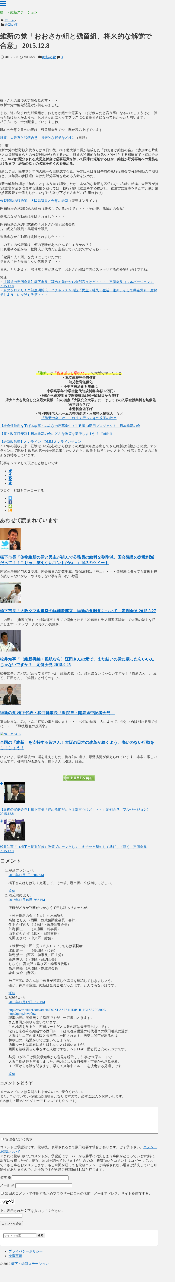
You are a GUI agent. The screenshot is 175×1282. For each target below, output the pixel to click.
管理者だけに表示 (18, 1139)
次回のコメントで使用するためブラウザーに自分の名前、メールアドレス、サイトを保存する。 (78, 1193)
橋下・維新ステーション (19, 12)
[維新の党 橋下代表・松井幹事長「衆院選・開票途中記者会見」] (10, 704)
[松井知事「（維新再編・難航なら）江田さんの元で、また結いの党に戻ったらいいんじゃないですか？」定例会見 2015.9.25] (10, 650)
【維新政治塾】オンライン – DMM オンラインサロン (40, 441)
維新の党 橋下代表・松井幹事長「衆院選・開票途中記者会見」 (57, 712)
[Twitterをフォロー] (10, 498)
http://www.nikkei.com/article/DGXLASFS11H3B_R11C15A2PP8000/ (57, 1010)
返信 (12, 891)
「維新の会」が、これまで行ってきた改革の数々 (79, 418)
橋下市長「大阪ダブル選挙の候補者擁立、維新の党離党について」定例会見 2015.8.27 (78, 611)
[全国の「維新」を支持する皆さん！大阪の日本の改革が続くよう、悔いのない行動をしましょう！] (10, 734)
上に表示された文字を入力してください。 (32, 1211)
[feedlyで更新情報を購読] (10, 506)
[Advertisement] (79, 79)
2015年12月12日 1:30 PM (27, 1002)
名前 (5, 1177)
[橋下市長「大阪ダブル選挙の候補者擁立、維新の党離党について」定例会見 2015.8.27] (10, 602)
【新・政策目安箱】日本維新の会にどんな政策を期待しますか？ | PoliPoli (56, 434)
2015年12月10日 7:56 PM (27, 900)
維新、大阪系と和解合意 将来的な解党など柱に (37, 137)
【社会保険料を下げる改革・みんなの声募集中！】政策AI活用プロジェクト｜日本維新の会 (70, 426)
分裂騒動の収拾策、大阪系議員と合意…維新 (34, 200)
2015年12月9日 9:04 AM (26, 875)
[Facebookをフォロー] (10, 502)
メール (7, 1185)
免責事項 (15, 1256)
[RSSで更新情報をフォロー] (10, 510)
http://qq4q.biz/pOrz (22, 1013)
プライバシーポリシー (26, 1251)
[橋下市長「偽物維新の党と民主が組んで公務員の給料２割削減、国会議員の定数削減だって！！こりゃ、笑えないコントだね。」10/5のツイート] (10, 548)
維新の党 (49, 57)
